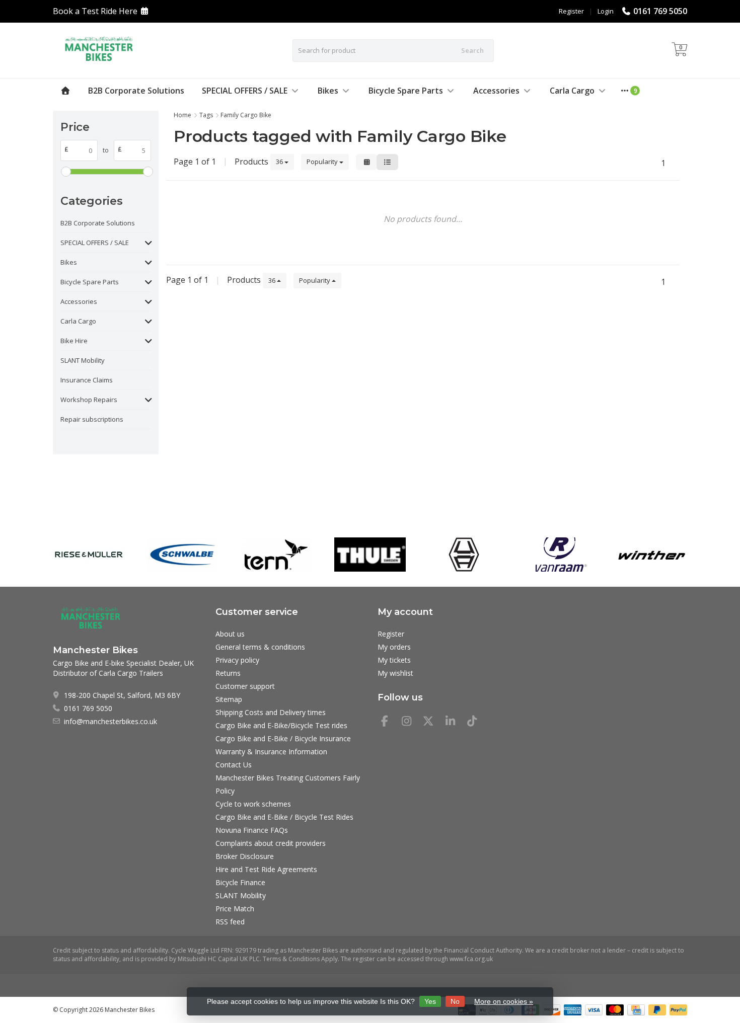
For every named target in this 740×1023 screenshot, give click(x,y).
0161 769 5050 (660, 11)
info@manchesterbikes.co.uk (110, 721)
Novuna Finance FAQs (251, 830)
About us (230, 634)
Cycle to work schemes (253, 804)
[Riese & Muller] (88, 554)
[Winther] (651, 554)
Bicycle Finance (240, 882)
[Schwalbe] (182, 554)
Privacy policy (237, 660)
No (455, 1001)
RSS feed (230, 921)
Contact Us (233, 764)
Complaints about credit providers (270, 843)
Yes (430, 1001)
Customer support (245, 686)
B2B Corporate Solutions (136, 90)
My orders (394, 647)
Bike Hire (74, 340)
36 (280, 161)
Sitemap (228, 699)
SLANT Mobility (82, 360)
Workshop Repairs (88, 399)
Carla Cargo (572, 90)
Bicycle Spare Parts (405, 90)
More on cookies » (503, 1001)
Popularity (323, 161)
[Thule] (369, 554)
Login (606, 11)
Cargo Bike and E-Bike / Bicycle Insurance (283, 738)
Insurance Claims (86, 379)
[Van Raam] (557, 554)
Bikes (328, 90)
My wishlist (395, 673)
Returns (228, 673)
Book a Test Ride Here (95, 11)
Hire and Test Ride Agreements (266, 869)
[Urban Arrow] (463, 554)
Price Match (234, 908)
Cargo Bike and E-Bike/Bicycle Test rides (281, 725)
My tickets (394, 660)
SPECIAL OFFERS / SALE (244, 90)
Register (571, 11)
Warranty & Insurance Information (271, 751)
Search (472, 50)
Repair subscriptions (91, 419)
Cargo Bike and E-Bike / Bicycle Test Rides (284, 817)
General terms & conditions (260, 647)
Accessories (496, 90)
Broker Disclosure (244, 856)
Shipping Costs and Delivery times (270, 712)
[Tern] (276, 554)
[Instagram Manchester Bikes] (411, 722)
